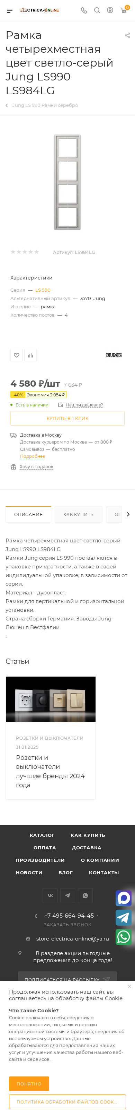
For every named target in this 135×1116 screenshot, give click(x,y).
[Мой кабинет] (110, 11)
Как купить (78, 514)
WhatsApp (85, 895)
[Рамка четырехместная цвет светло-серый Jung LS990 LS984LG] (67, 182)
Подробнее (32, 456)
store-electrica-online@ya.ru (72, 938)
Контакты (104, 872)
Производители (40, 860)
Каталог (42, 835)
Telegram (67, 895)
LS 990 (43, 290)
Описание (28, 514)
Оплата (45, 847)
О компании (100, 860)
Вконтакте (50, 895)
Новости (29, 872)
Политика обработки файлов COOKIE (68, 1102)
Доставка (86, 847)
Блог (65, 872)
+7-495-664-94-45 (69, 916)
